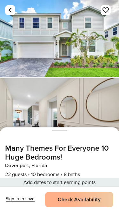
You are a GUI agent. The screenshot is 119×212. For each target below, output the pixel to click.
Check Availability (79, 199)
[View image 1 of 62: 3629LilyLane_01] (59, 38)
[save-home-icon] (106, 10)
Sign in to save (20, 199)
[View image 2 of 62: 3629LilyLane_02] (59, 116)
